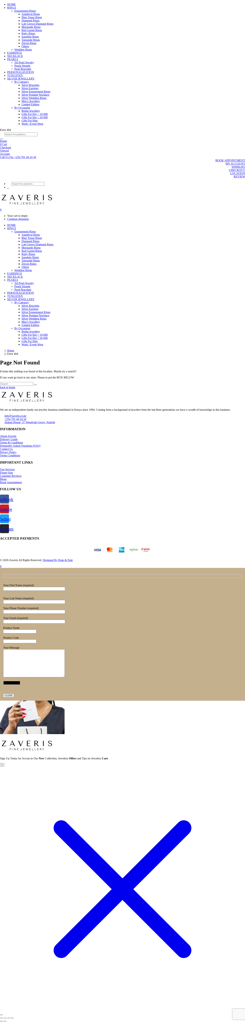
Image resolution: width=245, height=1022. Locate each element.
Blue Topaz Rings (32, 17)
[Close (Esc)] (12, 1018)
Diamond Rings (30, 20)
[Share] (8, 1018)
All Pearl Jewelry (24, 62)
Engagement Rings (25, 10)
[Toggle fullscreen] (5, 1018)
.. (8, 187)
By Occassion (22, 107)
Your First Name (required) (18, 585)
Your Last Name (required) (18, 598)
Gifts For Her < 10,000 (35, 114)
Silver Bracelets (30, 85)
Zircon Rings (29, 43)
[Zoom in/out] (1, 1018)
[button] (18, 157)
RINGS (11, 7)
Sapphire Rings (30, 36)
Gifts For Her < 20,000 (35, 117)
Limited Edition (30, 104)
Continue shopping (18, 218)
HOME (11, 4)
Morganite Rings (31, 27)
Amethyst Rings (31, 14)
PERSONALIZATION (20, 72)
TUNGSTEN (15, 75)
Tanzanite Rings (31, 39)
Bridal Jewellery (31, 110)
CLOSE (9, 695)
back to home (7, 387)
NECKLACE (15, 56)
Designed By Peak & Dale (58, 560)
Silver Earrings (30, 88)
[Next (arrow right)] (5, 1021)
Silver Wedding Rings (34, 97)
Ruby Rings (28, 33)
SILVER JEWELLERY (21, 78)
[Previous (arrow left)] (1, 1021)
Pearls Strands (22, 65)
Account (5, 153)
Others (25, 46)
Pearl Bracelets (22, 68)
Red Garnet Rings (32, 30)
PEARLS (12, 59)
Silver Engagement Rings (36, 91)
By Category (21, 81)
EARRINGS (14, 52)
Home (3, 141)
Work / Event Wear (32, 123)
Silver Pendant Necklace (35, 94)
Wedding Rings (23, 49)
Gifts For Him (29, 120)
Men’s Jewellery (31, 101)
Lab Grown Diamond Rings (37, 23)
